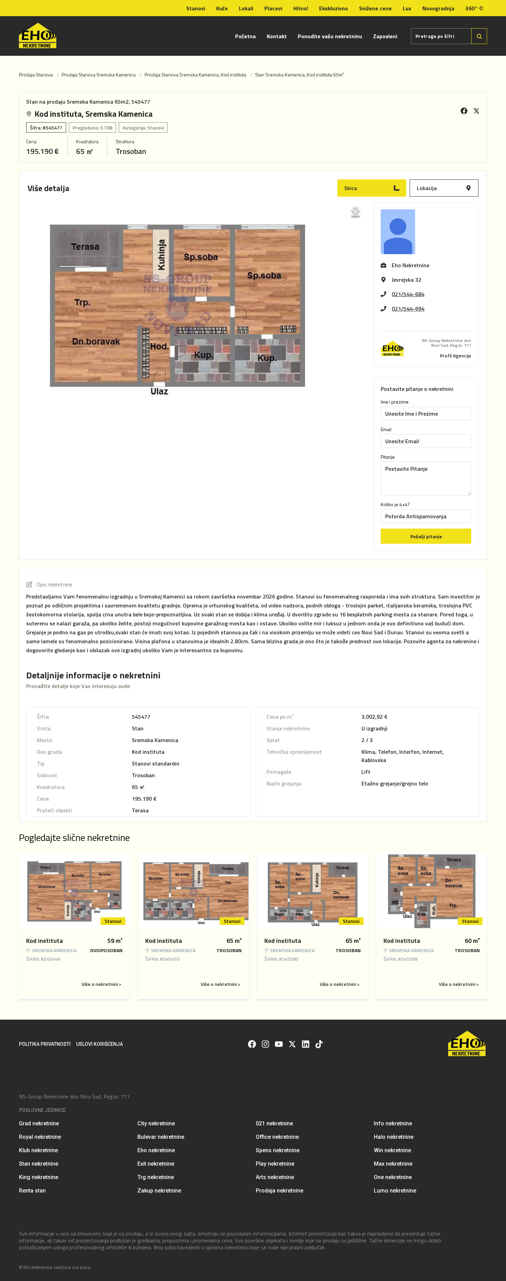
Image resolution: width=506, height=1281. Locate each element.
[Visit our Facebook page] (252, 1044)
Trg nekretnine (155, 1177)
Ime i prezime (395, 401)
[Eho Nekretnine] (38, 36)
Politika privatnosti (45, 1044)
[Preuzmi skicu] (355, 212)
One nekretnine (393, 1177)
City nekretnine (156, 1123)
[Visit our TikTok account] (319, 1044)
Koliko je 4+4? (395, 504)
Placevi (273, 8)
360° (471, 8)
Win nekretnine (392, 1150)
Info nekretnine (393, 1123)
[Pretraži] (479, 36)
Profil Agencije (455, 355)
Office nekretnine (277, 1137)
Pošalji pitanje (426, 536)
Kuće (222, 8)
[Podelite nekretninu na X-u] (476, 110)
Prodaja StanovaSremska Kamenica (99, 74)
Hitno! (300, 8)
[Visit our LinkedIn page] (306, 1044)
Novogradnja (438, 8)
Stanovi (195, 8)
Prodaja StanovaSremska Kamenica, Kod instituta (195, 74)
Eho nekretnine (156, 1150)
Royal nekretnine (40, 1137)
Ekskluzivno (333, 8)
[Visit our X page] (292, 1044)
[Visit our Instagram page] (265, 1044)
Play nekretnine (275, 1163)
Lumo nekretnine (395, 1190)
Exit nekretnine (155, 1163)
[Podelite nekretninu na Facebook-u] (464, 110)
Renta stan (32, 1190)
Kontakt (277, 36)
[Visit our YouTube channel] (279, 1044)
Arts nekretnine (275, 1177)
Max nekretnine (393, 1163)
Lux (407, 8)
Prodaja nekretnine (279, 1190)
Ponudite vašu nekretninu (330, 36)
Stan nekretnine (38, 1163)
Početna (245, 36)
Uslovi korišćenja (99, 1044)
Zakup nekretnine (159, 1190)
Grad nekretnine (39, 1123)
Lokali (246, 8)
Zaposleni (385, 36)
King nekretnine (38, 1177)
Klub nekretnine (38, 1150)
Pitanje (388, 457)
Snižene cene (375, 8)
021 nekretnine (274, 1123)
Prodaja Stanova (36, 74)
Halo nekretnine (393, 1137)
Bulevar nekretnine (160, 1137)
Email (386, 429)
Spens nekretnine (277, 1150)
